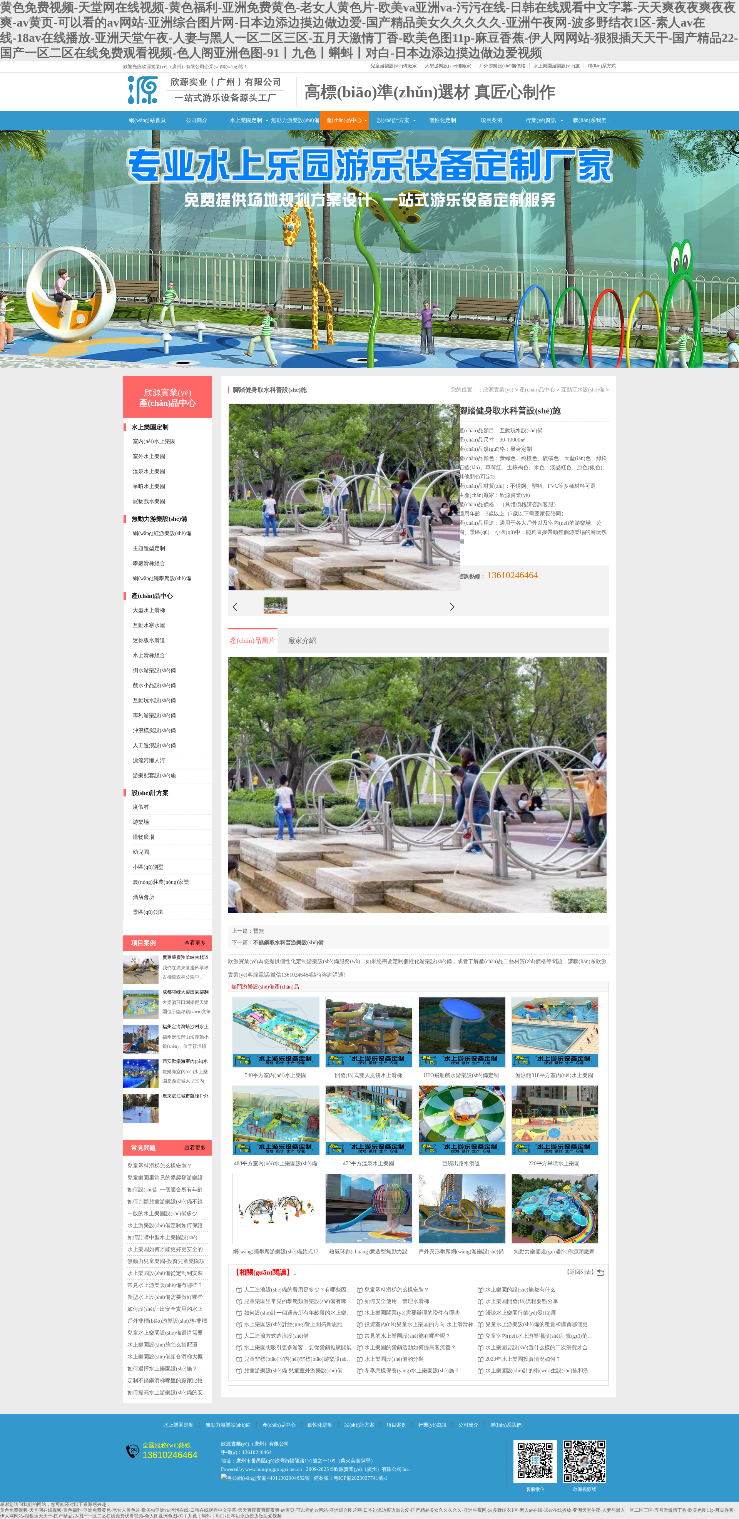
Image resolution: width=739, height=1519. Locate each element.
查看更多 (195, 943)
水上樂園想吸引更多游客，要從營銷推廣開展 (298, 1347)
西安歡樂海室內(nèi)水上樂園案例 (185, 1028)
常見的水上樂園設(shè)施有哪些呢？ (407, 1336)
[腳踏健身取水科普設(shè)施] (276, 612)
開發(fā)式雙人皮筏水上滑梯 (368, 1075)
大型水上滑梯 (149, 610)
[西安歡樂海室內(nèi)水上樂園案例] (141, 1052)
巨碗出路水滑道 (461, 1163)
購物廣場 (143, 837)
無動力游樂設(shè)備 (295, 120)
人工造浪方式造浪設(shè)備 (276, 1336)
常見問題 (143, 1147)
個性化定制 (442, 120)
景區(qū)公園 (148, 912)
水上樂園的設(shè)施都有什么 (520, 1290)
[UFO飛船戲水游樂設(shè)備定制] (462, 1032)
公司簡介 (196, 120)
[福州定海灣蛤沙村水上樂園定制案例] (141, 1017)
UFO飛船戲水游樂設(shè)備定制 (461, 1075)
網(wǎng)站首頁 (147, 120)
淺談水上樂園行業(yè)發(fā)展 (520, 1313)
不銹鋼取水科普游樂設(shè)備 (288, 942)
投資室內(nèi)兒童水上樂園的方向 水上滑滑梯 (418, 1324)
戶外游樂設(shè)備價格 (502, 66)
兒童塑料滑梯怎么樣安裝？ (159, 1166)
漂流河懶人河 (149, 760)
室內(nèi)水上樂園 (154, 441)
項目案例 (491, 120)
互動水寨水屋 (149, 625)
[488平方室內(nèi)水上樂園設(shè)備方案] (276, 1120)
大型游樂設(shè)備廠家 (448, 66)
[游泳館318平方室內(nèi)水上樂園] (555, 1032)
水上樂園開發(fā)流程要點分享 (521, 1301)
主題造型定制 (149, 548)
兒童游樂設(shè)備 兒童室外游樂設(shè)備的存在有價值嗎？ (298, 1370)
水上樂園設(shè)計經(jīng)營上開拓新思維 (293, 1324)
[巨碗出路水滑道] (462, 1120)
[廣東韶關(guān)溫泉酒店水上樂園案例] (141, 1121)
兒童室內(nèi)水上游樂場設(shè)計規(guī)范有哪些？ (540, 1336)
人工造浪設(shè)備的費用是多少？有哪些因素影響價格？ (298, 1290)
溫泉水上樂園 (149, 471)
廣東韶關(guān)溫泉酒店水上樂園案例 (186, 1097)
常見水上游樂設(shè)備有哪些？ (165, 1285)
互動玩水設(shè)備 (154, 700)
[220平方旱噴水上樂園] (555, 1120)
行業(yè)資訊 (541, 120)
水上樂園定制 (246, 120)
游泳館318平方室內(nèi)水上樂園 (554, 1075)
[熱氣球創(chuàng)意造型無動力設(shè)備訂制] (369, 1208)
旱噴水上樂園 (149, 486)
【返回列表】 (580, 1272)
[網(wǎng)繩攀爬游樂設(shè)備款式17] (276, 1208)
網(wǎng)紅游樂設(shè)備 (162, 533)
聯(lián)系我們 (590, 120)
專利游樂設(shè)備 (154, 715)
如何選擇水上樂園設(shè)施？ (162, 1369)
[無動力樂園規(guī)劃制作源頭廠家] (555, 1208)
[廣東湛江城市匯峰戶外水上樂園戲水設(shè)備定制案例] (141, 1086)
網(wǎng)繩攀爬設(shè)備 (162, 578)
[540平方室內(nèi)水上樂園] (276, 1032)
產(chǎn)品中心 (344, 120)
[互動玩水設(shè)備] (369, 249)
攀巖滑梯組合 (149, 563)
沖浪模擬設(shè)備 (154, 730)
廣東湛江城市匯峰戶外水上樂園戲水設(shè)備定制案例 (185, 1063)
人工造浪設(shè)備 (154, 745)
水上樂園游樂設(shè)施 (556, 66)
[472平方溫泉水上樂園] (369, 1120)
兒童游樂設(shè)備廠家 (394, 66)
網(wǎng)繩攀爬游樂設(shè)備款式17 (275, 1252)
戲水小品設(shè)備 (154, 685)
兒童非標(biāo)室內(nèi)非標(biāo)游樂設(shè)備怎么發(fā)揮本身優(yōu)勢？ (298, 1359)
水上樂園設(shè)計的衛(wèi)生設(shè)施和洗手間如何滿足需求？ (540, 1370)
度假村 (141, 807)
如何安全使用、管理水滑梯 (396, 1301)
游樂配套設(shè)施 (154, 775)
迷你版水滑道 (149, 640)
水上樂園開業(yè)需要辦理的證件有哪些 (412, 1313)
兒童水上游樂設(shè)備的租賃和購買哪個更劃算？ (540, 1324)
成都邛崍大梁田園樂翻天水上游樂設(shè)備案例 (185, 959)
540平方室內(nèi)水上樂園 (275, 1075)
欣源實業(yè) (498, 390)
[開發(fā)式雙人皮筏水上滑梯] (369, 1032)
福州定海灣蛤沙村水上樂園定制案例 (185, 993)
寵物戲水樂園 (149, 501)
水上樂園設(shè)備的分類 (394, 1359)
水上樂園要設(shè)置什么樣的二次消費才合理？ (540, 1347)
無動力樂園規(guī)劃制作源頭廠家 (554, 1252)
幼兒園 (141, 852)
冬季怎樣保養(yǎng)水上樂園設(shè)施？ (412, 1370)
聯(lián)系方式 (602, 66)
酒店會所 (143, 897)
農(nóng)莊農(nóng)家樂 (161, 882)
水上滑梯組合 (149, 655)
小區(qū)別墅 (148, 867)
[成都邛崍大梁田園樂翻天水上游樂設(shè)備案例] (141, 982)
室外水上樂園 (149, 456)
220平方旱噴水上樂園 (554, 1163)
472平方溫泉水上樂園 (368, 1163)
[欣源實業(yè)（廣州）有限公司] (206, 103)
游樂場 (141, 822)
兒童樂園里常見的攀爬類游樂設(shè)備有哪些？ (298, 1301)
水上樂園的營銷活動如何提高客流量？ (410, 1347)
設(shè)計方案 (393, 120)
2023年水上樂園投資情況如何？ (523, 1359)
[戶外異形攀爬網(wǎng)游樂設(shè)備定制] (462, 1208)
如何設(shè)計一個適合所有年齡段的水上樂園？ (298, 1313)
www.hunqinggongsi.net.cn (273, 1469)
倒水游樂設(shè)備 (154, 670)
